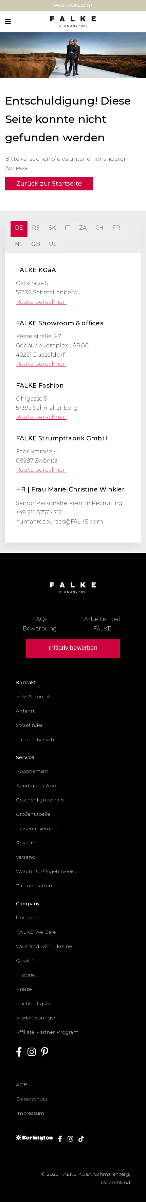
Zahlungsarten (34, 886)
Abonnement (32, 771)
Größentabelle (33, 814)
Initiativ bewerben (73, 647)
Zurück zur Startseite (49, 183)
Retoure (26, 843)
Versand (26, 857)
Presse (24, 989)
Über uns (27, 918)
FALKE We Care (36, 932)
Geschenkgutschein (40, 800)
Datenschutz (32, 1099)
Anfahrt (25, 711)
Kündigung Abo (36, 785)
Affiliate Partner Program (47, 1032)
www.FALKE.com (71, 5)
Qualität (26, 960)
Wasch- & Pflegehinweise (46, 871)
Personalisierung (36, 828)
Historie (25, 975)
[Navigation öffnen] (8, 21)
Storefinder (29, 725)
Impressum (30, 1113)
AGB (22, 1084)
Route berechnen (41, 302)
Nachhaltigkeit (34, 1003)
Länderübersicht (36, 739)
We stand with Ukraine (44, 946)
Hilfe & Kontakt (34, 696)
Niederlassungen (36, 1018)
